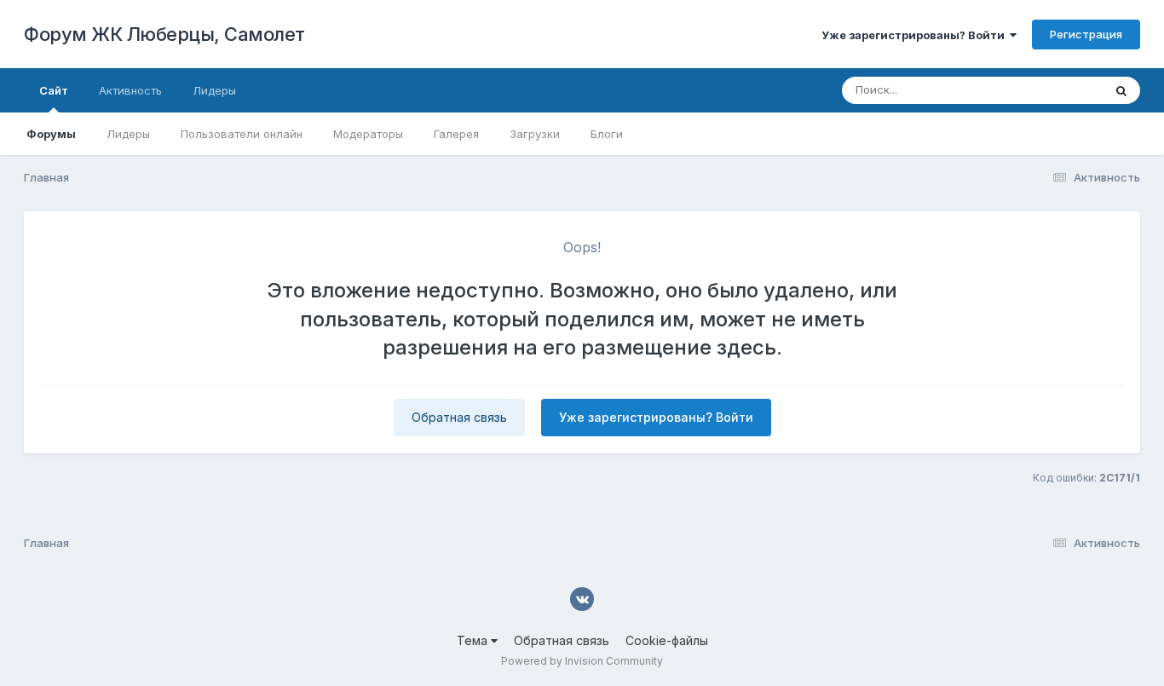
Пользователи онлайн (242, 134)
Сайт (53, 90)
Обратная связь (459, 417)
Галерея (456, 134)
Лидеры (128, 134)
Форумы (51, 134)
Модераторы (368, 134)
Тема (474, 640)
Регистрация (1086, 34)
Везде (1064, 90)
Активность (130, 90)
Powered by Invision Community (582, 660)
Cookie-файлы (666, 640)
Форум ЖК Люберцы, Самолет (164, 34)
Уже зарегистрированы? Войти (915, 35)
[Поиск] (1121, 90)
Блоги (607, 134)
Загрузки (535, 134)
